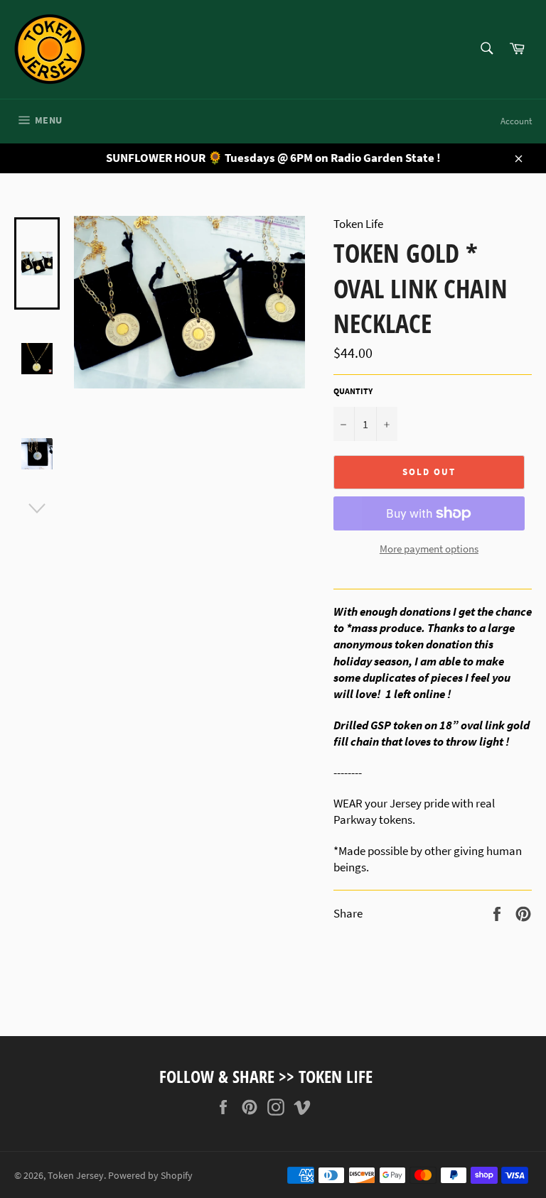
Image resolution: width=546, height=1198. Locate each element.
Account (516, 121)
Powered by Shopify (150, 1176)
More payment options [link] (429, 548)
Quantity (353, 391)
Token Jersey (76, 1176)
